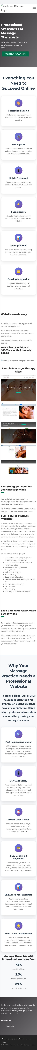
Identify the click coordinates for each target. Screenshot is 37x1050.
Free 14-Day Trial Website (15, 54)
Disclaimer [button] (21, 1039)
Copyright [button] (13, 1039)
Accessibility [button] (5, 1039)
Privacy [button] (28, 1039)
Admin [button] (4, 1042)
